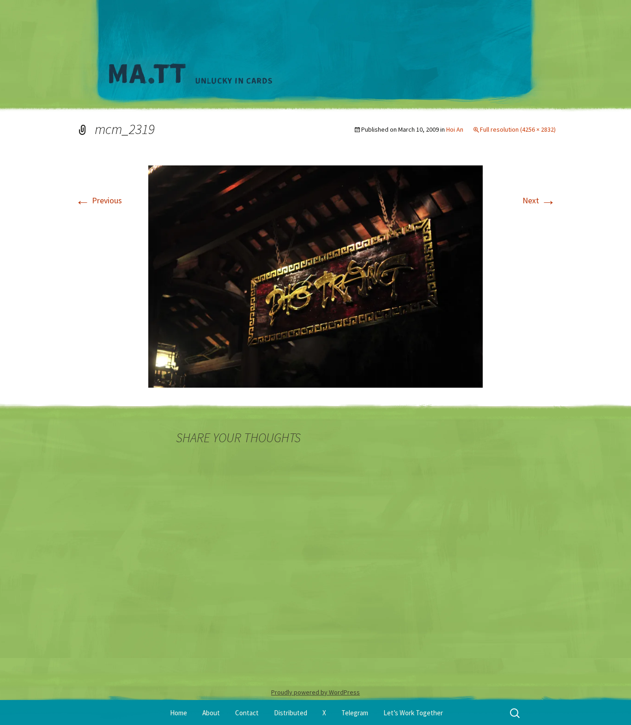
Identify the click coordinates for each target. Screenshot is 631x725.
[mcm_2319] (315, 275)
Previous (98, 200)
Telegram (354, 712)
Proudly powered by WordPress (315, 692)
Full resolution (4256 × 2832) (518, 129)
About (211, 712)
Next (539, 200)
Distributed (290, 712)
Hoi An (454, 129)
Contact (247, 712)
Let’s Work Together (413, 712)
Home (178, 712)
